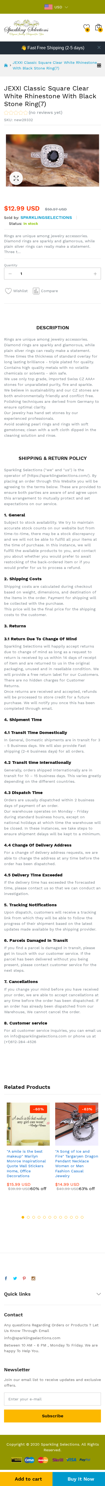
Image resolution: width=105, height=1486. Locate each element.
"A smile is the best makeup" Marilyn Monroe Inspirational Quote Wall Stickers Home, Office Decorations (26, 1163)
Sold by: (11, 217)
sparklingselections (46, 217)
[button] (33, 113)
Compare (49, 291)
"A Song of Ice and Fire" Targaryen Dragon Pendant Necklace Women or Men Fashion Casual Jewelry (76, 1163)
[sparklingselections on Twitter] (15, 1279)
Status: (15, 223)
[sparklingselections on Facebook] (6, 1279)
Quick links (17, 1294)
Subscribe (52, 1415)
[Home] (6, 65)
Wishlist (20, 291)
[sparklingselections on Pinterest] (24, 1279)
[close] (99, 47)
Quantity (10, 265)
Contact (13, 1314)
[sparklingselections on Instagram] (33, 1279)
